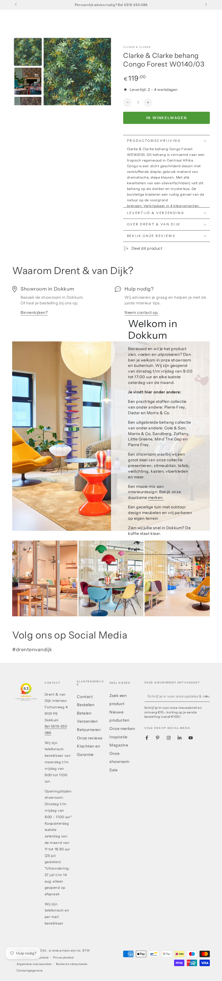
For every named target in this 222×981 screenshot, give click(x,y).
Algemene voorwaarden (34, 964)
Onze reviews (89, 738)
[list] (111, 303)
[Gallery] (61, 71)
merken (156, 497)
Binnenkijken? (34, 312)
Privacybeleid (63, 957)
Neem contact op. (142, 312)
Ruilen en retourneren (71, 964)
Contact (85, 696)
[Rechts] (205, 5)
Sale (113, 770)
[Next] (103, 71)
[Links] (16, 5)
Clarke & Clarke (137, 46)
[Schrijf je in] (207, 696)
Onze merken (122, 728)
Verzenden (87, 721)
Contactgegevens (30, 970)
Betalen (84, 713)
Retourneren (89, 729)
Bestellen (85, 704)
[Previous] (51, 71)
